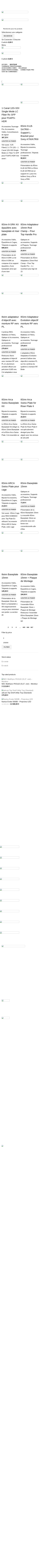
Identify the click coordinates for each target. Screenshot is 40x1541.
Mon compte (6, 1040)
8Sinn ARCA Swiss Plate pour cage (10, 486)
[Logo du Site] (15, 15)
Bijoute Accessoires (28, 147)
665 (24, 627)
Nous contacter (7, 1052)
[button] (9, 141)
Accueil (4, 1099)
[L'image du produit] (30, 110)
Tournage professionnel (10, 1111)
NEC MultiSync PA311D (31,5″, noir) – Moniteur (20, 684)
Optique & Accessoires (10, 337)
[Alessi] (18, 894)
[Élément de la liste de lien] (20, 978)
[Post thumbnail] (6, 1002)
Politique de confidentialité (12, 1073)
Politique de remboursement (12, 1077)
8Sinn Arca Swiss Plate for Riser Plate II (28, 403)
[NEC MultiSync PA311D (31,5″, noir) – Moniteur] (20, 680)
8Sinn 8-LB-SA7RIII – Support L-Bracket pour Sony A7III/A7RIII (29, 133)
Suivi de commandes (9, 1056)
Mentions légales (8, 1065)
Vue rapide (4, 104)
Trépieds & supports (9, 245)
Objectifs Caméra (8, 1115)
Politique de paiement (10, 1081)
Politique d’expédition (10, 1085)
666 (28, 627)
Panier (4, 1044)
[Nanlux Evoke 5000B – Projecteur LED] (17, 699)
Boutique (5, 1048)
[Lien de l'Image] (13, 946)
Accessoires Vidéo (28, 144)
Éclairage (5, 1119)
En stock (5, 666)
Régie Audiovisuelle (9, 1135)
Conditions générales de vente (13, 1069)
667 (32, 627)
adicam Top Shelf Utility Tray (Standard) (17, 693)
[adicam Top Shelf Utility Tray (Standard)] (17, 690)
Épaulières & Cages (9, 242)
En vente (5, 661)
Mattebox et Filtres (8, 335)
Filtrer (6, 647)
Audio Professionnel (9, 1131)
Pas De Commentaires (21, 1014)
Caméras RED (7, 332)
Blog (3, 1089)
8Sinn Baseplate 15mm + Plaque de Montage (29, 577)
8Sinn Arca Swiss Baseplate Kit (10, 403)
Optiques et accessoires (11, 1107)
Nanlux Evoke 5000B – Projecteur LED (16, 702)
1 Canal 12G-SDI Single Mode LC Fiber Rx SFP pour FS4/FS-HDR (10, 115)
